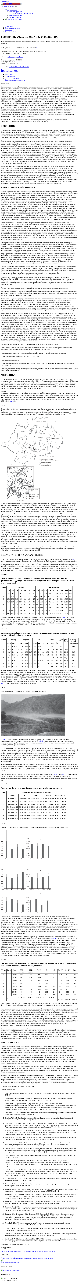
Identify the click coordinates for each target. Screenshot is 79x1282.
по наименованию (19, 13)
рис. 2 (3, 683)
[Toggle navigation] (16, 6)
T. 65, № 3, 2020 (10, 32)
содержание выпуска (47, 1251)
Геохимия (8, 30)
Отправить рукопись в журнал (42, 1258)
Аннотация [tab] (9, 74)
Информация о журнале (22, 1258)
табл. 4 (53, 938)
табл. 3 (56, 774)
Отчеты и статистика (14, 19)
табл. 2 (64, 617)
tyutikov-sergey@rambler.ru (15, 57)
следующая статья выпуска (10, 1251)
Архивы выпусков (15, 15)
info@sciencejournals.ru (11, 1270)
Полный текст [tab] (10, 76)
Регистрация (15, 4)
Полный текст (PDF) (10, 71)
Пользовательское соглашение (10, 1262)
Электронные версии (12, 28)
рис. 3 (64, 774)
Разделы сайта (12, 10)
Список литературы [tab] (12, 78)
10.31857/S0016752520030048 (19, 67)
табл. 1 (74, 559)
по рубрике (30, 13)
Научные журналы (7, 6)
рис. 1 (12, 401)
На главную (5, 2)
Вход (7, 4)
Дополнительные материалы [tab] (15, 80)
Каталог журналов (15, 12)
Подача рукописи (15, 17)
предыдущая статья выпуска (30, 1251)
